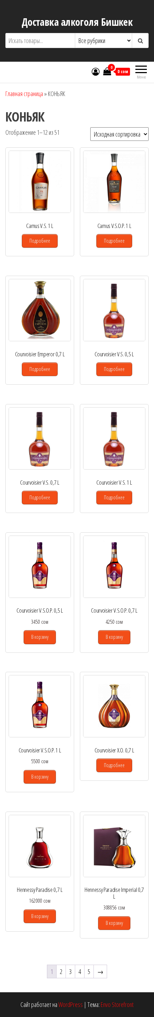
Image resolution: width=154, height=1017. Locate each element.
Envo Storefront (117, 1004)
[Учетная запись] (96, 71)
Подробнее (39, 240)
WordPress (70, 1004)
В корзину (39, 636)
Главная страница (24, 93)
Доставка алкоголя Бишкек (77, 22)
